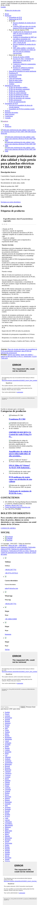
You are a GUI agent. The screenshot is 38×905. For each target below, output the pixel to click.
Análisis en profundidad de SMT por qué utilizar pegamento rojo (24, 38)
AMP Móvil (22, 545)
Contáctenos (9, 116)
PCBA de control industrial (17, 93)
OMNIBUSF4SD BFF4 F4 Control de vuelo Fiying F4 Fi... (20, 434)
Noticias (7, 111)
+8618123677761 (10, 569)
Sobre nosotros (9, 114)
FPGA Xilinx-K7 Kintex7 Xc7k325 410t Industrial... (20, 466)
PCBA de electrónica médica (18, 87)
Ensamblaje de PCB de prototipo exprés (21, 109)
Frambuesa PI (13, 73)
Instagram (8, 634)
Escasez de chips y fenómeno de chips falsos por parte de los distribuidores (23, 60)
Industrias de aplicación (12, 85)
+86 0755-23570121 (11, 573)
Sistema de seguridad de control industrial (14, 547)
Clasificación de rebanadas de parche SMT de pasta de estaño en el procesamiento (25, 33)
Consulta (8, 118)
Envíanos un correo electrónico (11, 202)
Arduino (11, 84)
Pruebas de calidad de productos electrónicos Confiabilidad (23, 68)
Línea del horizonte (15, 78)
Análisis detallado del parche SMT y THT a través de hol (24, 41)
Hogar (7, 14)
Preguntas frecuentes (11, 112)
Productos (8, 15)
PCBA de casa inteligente (17, 91)
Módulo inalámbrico (15, 82)
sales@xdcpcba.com (11, 588)
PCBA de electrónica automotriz (19, 89)
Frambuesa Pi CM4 (17, 419)
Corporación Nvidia (15, 75)
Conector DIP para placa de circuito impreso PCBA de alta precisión (24, 27)
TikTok (7, 649)
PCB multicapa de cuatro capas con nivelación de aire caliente (20, 479)
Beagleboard (13, 76)
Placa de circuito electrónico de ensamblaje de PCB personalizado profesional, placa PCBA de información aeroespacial (19, 351)
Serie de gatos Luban (15, 80)
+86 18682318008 (11, 619)
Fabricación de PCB (15, 19)
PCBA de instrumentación (17, 102)
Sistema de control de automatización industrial (18, 551)
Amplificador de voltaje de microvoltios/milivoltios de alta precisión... (20, 453)
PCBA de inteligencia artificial (18, 94)
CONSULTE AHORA (8, 528)
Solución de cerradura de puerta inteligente (22, 71)
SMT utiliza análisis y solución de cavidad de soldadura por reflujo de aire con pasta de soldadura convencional (24, 50)
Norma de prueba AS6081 (21, 57)
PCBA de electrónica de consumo (20, 98)
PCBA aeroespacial (15, 100)
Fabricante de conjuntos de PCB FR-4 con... (20, 492)
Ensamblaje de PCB (15, 17)
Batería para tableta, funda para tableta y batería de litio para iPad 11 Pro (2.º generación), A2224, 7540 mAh (19, 356)
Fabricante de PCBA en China (19, 551)
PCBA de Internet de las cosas (18, 96)
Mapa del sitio (12, 545)
